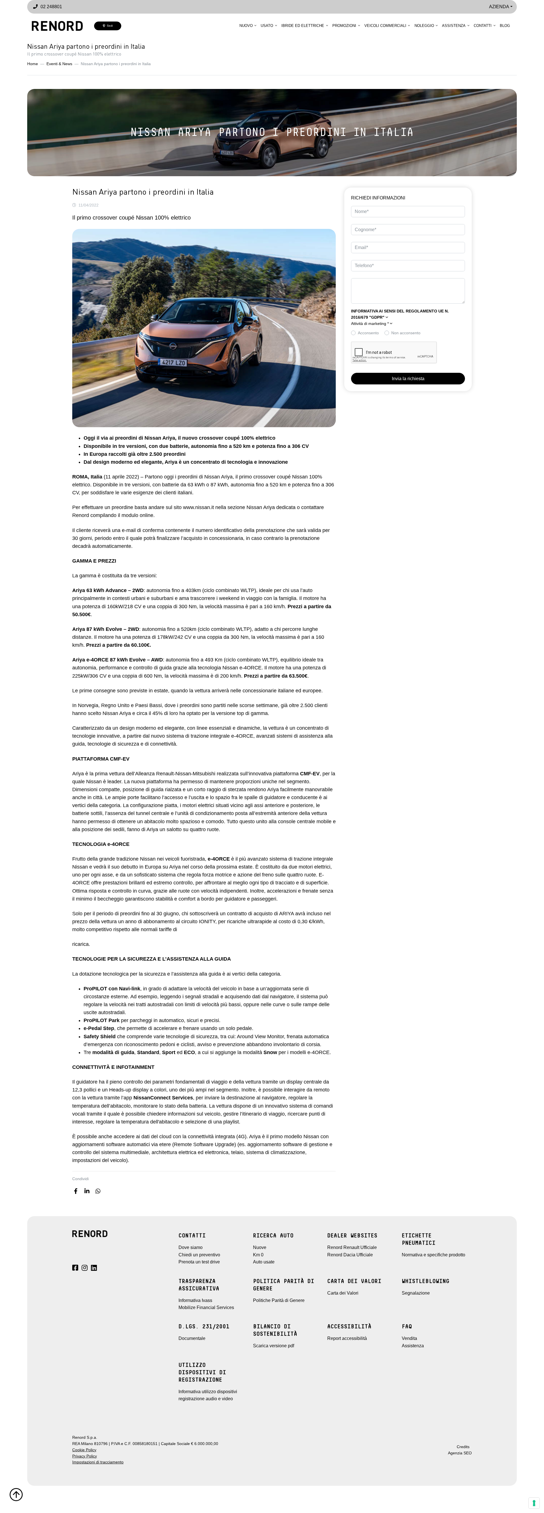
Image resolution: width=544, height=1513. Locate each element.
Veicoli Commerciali (385, 26)
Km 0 (258, 1254)
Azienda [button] (499, 6)
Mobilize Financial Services (206, 1307)
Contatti (483, 26)
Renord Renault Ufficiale (352, 1247)
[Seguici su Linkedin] (94, 1268)
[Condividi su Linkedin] (86, 1191)
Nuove (259, 1247)
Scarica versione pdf (273, 1345)
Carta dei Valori (342, 1293)
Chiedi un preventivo (199, 1254)
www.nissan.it (198, 507)
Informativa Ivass (195, 1300)
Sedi (109, 25)
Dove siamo (190, 1247)
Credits (463, 1447)
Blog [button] (505, 26)
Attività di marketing (370, 324)
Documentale (191, 1338)
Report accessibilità (347, 1338)
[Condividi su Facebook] (75, 1191)
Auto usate (264, 1261)
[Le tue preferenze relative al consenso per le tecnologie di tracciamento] (534, 1503)
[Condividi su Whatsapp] (97, 1191)
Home (32, 64)
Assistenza (454, 26)
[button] (408, 324)
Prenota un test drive (199, 1261)
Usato (267, 26)
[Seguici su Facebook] (75, 1268)
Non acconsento (405, 333)
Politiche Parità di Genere (279, 1300)
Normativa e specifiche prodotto (433, 1254)
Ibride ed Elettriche (302, 26)
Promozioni (344, 26)
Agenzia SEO (460, 1453)
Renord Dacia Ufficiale (350, 1254)
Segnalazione (416, 1293)
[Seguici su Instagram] (85, 1268)
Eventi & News (59, 64)
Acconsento (368, 333)
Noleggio (424, 26)
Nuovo (246, 26)
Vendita (409, 1338)
